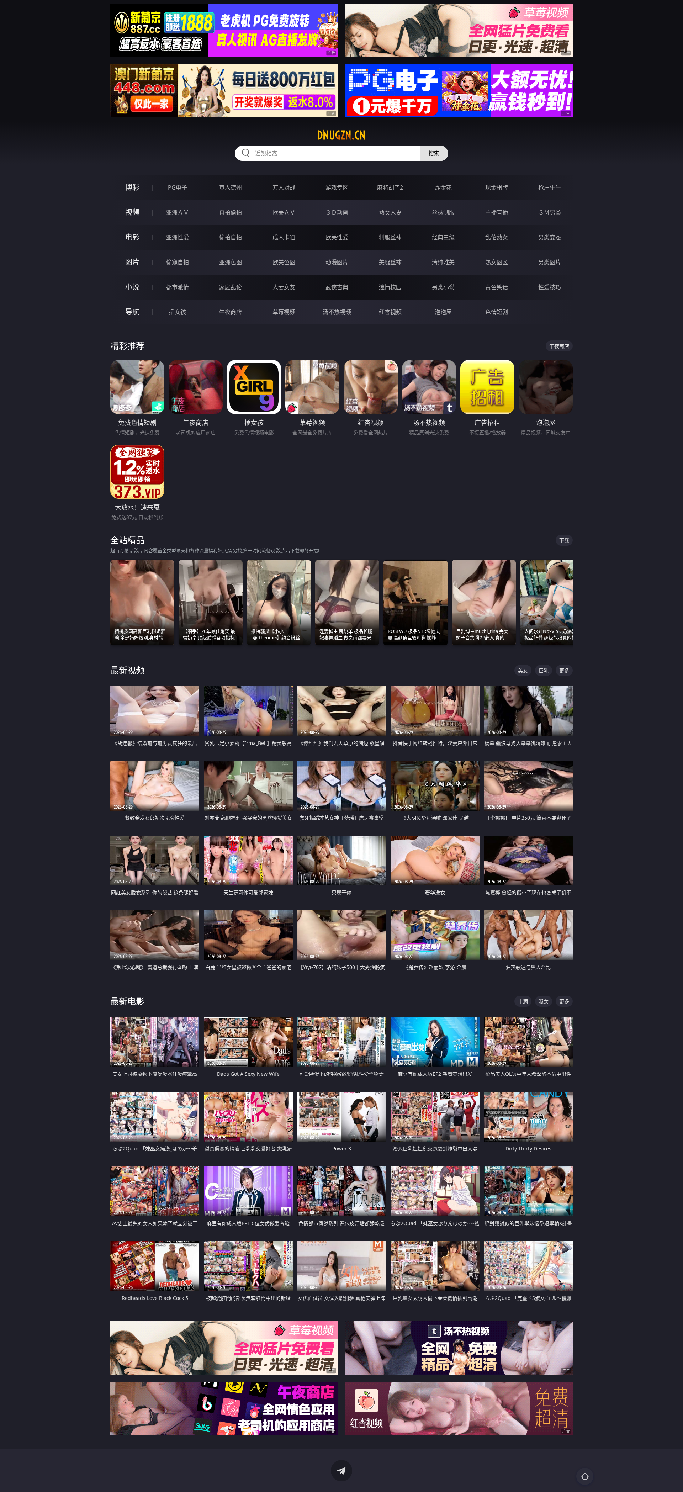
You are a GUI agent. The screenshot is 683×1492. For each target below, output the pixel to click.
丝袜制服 (443, 212)
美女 (523, 670)
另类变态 (549, 237)
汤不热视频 (337, 312)
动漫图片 (336, 262)
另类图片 (549, 262)
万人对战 (283, 187)
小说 (132, 287)
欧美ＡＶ (283, 212)
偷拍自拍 (230, 237)
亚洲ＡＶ (177, 212)
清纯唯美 (443, 262)
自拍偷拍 (230, 212)
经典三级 (443, 237)
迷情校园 (390, 287)
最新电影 (127, 1001)
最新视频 (127, 670)
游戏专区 (336, 187)
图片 (132, 262)
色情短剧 (496, 312)
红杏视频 (390, 312)
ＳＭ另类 (549, 212)
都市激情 (177, 287)
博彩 (132, 187)
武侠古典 (336, 287)
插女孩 (177, 312)
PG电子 (177, 187)
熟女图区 (496, 262)
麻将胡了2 (390, 187)
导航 (132, 312)
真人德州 (230, 187)
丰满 (523, 1001)
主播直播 (496, 212)
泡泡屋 (443, 312)
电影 (132, 237)
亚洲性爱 (177, 237)
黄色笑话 (496, 287)
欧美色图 (283, 262)
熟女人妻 (390, 212)
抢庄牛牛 (549, 187)
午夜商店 (230, 312)
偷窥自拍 (177, 262)
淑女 (544, 1001)
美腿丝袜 (390, 262)
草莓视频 (283, 312)
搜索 (434, 153)
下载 (564, 540)
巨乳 (544, 670)
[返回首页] (584, 1476)
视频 (132, 212)
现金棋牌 (496, 187)
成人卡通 (283, 237)
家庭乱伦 (230, 287)
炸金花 (443, 187)
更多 (564, 670)
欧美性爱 (336, 237)
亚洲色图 (230, 262)
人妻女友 (283, 287)
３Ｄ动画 (336, 212)
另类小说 (443, 287)
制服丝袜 (390, 237)
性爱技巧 (549, 287)
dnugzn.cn (341, 135)
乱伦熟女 (496, 237)
